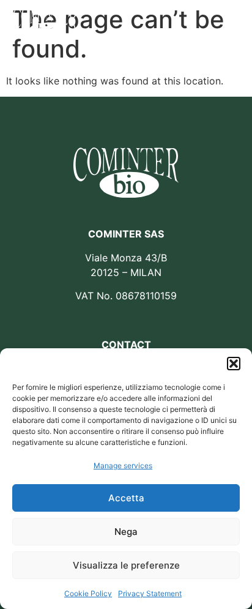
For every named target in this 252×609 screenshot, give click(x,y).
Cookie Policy (88, 593)
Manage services (123, 465)
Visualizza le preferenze (126, 565)
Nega (126, 531)
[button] (234, 363)
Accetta (126, 498)
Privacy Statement (150, 593)
